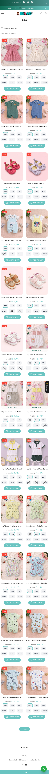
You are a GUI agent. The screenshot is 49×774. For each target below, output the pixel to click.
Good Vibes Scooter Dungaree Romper (12, 240)
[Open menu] (2, 13)
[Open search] (41, 13)
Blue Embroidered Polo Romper (36, 126)
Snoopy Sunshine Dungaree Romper (37, 240)
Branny (24, 756)
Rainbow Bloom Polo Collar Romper (12, 583)
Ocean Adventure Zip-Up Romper (37, 697)
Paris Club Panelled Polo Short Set (37, 469)
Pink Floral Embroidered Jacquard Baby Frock (12, 69)
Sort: (2, 33)
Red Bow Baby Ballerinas (12, 183)
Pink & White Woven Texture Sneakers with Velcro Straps (37, 297)
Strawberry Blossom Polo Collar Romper (37, 583)
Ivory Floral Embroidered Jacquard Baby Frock (37, 69)
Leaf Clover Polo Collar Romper (12, 526)
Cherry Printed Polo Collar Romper (37, 526)
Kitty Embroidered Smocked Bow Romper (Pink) (37, 412)
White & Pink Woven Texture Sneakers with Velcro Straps (12, 355)
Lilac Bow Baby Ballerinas (36, 183)
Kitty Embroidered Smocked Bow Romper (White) (37, 355)
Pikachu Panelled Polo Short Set (12, 469)
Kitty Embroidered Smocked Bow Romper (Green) (12, 412)
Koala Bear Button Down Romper (12, 640)
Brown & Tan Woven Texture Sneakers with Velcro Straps (12, 297)
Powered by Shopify (33, 760)
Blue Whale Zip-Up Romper (12, 697)
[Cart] (45, 13)
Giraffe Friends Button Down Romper (37, 640)
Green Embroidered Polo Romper (12, 126)
